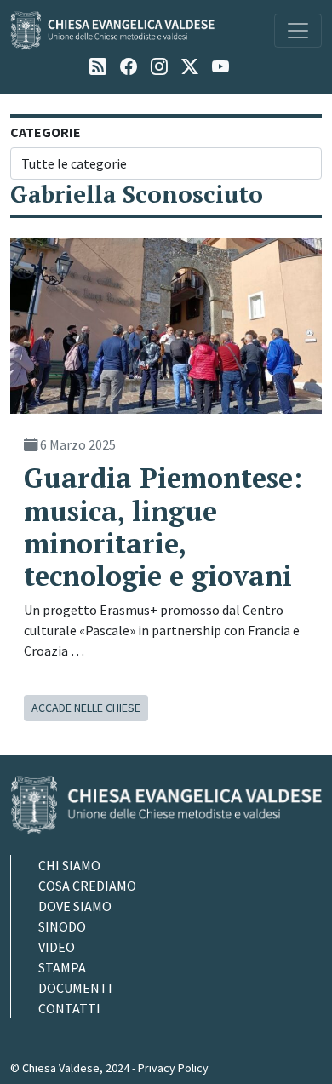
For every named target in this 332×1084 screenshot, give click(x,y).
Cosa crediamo (87, 885)
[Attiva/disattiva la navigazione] (298, 31)
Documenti (75, 987)
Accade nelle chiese (85, 707)
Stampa (62, 967)
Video (56, 946)
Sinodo (62, 926)
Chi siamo (69, 865)
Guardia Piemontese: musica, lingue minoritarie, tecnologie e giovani (163, 527)
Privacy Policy (173, 1067)
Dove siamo (75, 906)
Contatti (69, 1008)
